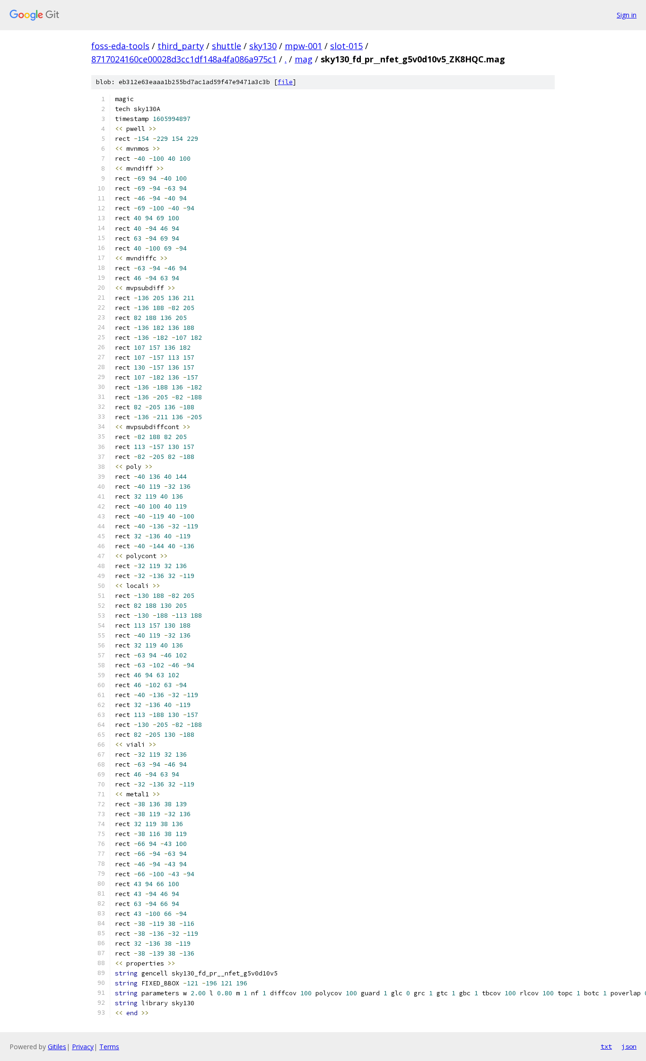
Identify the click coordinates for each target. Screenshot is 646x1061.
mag (304, 59)
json (629, 1046)
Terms (109, 1046)
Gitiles (57, 1046)
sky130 (263, 46)
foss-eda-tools (120, 46)
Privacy (83, 1046)
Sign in (627, 14)
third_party (180, 46)
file (285, 82)
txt (606, 1046)
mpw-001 (303, 46)
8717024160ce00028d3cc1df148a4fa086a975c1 (184, 59)
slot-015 (346, 46)
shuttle (226, 46)
